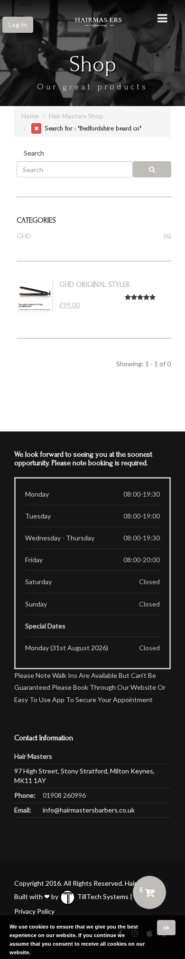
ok (166, 927)
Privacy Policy (34, 911)
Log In (18, 24)
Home (30, 116)
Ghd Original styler (94, 284)
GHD (24, 236)
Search (34, 153)
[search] (152, 169)
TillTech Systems (102, 896)
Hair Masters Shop (76, 116)
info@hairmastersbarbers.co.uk (89, 810)
